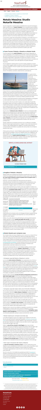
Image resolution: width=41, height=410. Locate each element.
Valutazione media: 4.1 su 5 (20, 380)
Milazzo (5, 367)
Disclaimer (5, 402)
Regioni (8, 11)
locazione (32, 352)
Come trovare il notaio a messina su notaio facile (16, 13)
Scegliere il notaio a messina (11, 15)
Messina (5, 364)
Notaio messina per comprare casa (13, 16)
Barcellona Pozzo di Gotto (8, 366)
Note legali (5, 401)
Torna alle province (7, 362)
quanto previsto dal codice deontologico (20, 133)
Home (5, 11)
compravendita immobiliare (9, 242)
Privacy (8, 401)
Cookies (4, 404)
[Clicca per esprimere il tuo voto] (27, 378)
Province (13, 11)
